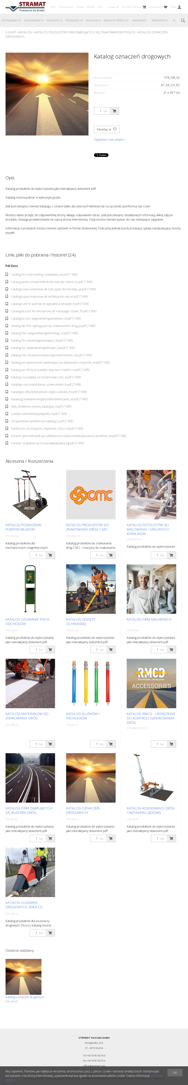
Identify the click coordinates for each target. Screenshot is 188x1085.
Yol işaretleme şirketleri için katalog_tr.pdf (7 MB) (42, 421)
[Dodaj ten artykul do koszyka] (114, 110)
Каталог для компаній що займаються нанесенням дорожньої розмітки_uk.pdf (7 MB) (68, 436)
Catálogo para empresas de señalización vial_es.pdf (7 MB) (49, 296)
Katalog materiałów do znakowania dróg (27, 716)
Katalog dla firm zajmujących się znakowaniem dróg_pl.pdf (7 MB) (53, 326)
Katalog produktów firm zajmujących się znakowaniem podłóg (85, 32)
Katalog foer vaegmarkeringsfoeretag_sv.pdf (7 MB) (44, 333)
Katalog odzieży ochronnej (81, 621)
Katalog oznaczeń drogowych (83, 810)
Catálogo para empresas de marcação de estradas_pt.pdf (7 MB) (53, 289)
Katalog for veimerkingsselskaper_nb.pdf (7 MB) (42, 340)
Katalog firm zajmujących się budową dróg (29, 810)
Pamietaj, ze (104, 129)
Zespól (80, 6)
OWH (100, 6)
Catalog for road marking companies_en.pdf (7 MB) (44, 274)
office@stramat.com (94, 1065)
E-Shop (11, 32)
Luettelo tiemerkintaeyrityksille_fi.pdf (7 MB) (39, 414)
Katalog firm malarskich (149, 619)
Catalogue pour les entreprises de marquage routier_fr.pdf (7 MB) (54, 311)
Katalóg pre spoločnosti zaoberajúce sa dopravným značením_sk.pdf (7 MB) (60, 362)
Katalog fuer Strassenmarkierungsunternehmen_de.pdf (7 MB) (51, 355)
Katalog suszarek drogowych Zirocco (24, 904)
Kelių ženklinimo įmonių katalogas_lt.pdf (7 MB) (41, 406)
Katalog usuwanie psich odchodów (27, 621)
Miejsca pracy (66, 6)
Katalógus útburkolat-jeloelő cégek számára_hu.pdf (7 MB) (49, 392)
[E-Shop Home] (26, 7)
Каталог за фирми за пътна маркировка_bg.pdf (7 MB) (47, 443)
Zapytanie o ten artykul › (109, 140)
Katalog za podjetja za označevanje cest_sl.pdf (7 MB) (46, 377)
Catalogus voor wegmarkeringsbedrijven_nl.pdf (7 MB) (46, 318)
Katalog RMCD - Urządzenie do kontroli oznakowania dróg (151, 718)
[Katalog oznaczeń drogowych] (23, 977)
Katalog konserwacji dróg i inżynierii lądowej (151, 810)
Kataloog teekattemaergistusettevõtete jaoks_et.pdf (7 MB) (49, 399)
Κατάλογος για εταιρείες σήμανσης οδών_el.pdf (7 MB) (47, 428)
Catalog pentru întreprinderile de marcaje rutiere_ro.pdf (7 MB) (51, 282)
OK (175, 1073)
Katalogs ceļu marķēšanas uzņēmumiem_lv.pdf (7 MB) (46, 384)
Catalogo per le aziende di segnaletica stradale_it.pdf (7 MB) (50, 304)
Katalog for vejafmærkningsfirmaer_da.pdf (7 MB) (43, 348)
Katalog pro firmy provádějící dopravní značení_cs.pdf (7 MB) (50, 370)
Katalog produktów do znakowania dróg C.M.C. (87, 527)
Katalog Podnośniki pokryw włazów (23, 527)
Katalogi (25, 32)
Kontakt (90, 6)
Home (53, 6)
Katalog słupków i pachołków (83, 716)
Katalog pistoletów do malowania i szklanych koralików (148, 529)
